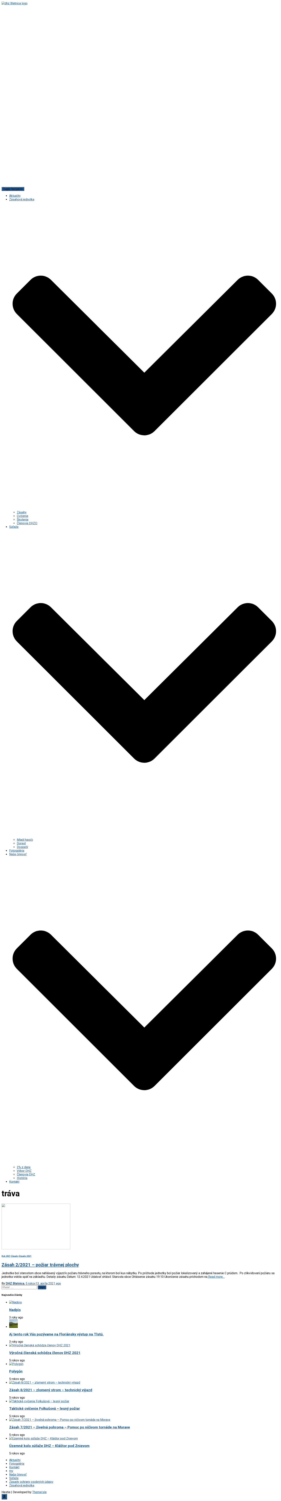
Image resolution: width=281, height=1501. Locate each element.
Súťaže (14, 1478)
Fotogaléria (16, 850)
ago (43, 1283)
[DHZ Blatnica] (140, 94)
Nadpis (15, 1310)
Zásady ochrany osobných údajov (31, 1482)
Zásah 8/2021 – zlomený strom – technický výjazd (50, 1390)
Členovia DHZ (26, 1174)
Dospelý (22, 847)
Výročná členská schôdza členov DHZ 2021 (44, 1353)
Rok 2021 (6, 1256)
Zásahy (22, 512)
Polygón (16, 1371)
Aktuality (15, 196)
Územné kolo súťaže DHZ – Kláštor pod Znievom (49, 1446)
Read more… (216, 1277)
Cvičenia (22, 516)
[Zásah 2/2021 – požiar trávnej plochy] (36, 1248)
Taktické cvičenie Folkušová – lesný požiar (44, 1408)
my (11, 1471)
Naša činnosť (18, 1474)
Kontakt (14, 1182)
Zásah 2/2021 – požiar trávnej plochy (40, 1265)
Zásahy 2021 (25, 1256)
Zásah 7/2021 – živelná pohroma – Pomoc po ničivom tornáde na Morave (69, 1427)
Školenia (22, 519)
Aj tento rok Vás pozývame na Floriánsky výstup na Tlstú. (56, 1334)
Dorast (21, 843)
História (22, 1178)
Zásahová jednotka (21, 1485)
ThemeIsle (39, 1492)
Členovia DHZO (27, 523)
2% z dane (24, 1167)
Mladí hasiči (25, 840)
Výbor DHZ (24, 1171)
